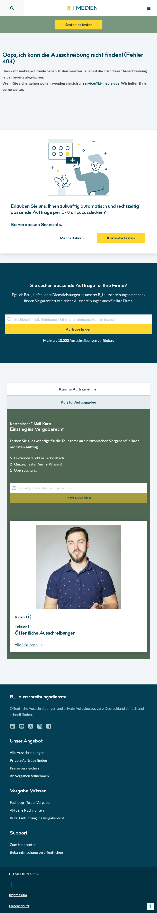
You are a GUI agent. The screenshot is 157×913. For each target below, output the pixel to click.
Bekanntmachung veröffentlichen (36, 852)
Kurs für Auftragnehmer (78, 389)
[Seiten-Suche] (12, 8)
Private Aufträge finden (28, 760)
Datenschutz (19, 906)
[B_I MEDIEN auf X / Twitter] (31, 727)
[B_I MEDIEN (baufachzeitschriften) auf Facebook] (49, 727)
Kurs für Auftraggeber (78, 402)
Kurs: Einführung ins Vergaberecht (37, 818)
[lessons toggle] (143, 660)
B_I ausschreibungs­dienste (38, 697)
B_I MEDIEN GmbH (24, 874)
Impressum (18, 895)
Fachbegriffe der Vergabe (29, 802)
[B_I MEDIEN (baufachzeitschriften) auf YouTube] (22, 727)
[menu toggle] (149, 8)
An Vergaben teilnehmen (29, 776)
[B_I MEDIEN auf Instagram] (40, 727)
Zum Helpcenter (23, 844)
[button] (78, 358)
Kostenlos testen (78, 24)
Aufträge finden (78, 329)
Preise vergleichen (24, 768)
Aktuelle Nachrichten (27, 810)
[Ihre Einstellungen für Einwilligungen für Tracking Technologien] (150, 906)
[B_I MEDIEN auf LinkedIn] (13, 727)
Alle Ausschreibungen (27, 752)
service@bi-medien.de (101, 83)
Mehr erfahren (72, 238)
